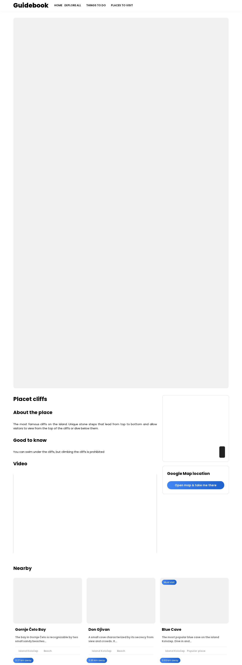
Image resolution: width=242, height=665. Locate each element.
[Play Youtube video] (85, 513)
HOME (58, 5)
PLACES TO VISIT (122, 5)
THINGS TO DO (96, 5)
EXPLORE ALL (72, 5)
